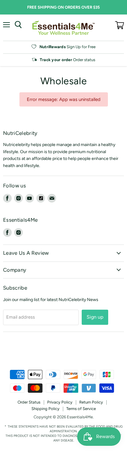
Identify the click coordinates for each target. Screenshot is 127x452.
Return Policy (91, 402)
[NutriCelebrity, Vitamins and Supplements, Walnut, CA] (63, 353)
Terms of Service (81, 408)
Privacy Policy (59, 402)
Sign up (95, 317)
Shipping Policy (45, 408)
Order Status (29, 402)
